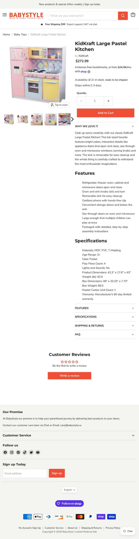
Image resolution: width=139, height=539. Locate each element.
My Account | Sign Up (30, 528)
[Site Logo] (27, 16)
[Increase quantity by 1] (108, 100)
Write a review (69, 376)
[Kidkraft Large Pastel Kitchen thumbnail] (22, 119)
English (68, 490)
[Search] (123, 16)
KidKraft (83, 56)
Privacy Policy (113, 528)
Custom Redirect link (86, 531)
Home (6, 34)
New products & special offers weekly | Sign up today (69, 4)
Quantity (81, 93)
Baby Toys (20, 34)
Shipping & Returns (91, 528)
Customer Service (54, 528)
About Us (72, 528)
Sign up (57, 473)
